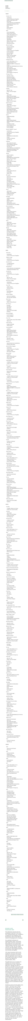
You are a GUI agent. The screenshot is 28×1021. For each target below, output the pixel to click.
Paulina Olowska (9, 411)
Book (7, 30)
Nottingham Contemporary (11, 651)
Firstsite (7, 584)
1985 (7, 907)
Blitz (7, 532)
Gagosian (8, 595)
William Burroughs (9, 498)
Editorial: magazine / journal (11, 129)
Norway (7, 647)
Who (7, 250)
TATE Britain (8, 708)
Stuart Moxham (9, 463)
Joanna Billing (8, 360)
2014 (7, 767)
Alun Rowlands (9, 261)
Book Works (8, 537)
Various (7, 477)
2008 (7, 822)
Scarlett (7, 439)
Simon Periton (8, 451)
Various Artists (9, 484)
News (7, 7)
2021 (7, 751)
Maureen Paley (9, 626)
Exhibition (8, 141)
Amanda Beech (9, 266)
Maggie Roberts (9, 383)
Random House (9, 672)
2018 (7, 758)
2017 (7, 763)
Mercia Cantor (8, 390)
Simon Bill (8, 444)
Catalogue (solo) (9, 74)
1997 (7, 879)
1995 (7, 886)
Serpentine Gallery (9, 696)
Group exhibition (9, 327)
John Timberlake (9, 369)
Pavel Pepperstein (9, 416)
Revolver (7, 677)
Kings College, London (10, 614)
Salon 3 (7, 691)
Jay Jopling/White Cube (10, 605)
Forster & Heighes (9, 313)
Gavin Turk (8, 318)
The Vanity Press (9, 729)
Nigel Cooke (8, 402)
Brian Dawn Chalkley (10, 280)
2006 (7, 834)
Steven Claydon (9, 456)
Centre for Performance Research (12, 567)
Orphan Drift (8, 407)
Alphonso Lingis (9, 257)
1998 (7, 875)
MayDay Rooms (9, 630)
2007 (7, 827)
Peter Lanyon (8, 421)
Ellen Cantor (8, 299)
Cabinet (7, 553)
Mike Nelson (8, 395)
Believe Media (8, 523)
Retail (7, 220)
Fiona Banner (8, 303)
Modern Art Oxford (9, 635)
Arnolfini (8, 506)
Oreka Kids (8, 656)
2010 (7, 806)
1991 (7, 898)
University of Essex (10, 734)
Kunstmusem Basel (9, 621)
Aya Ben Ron (8, 271)
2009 (7, 813)
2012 (7, 789)
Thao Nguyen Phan (9, 472)
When (7, 744)
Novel (7, 189)
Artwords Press (9, 518)
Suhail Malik (8, 467)
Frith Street (8, 591)
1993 (7, 891)
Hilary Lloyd (8, 336)
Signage (7, 227)
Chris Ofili (8, 285)
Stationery (8, 237)
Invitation (8, 167)
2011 (7, 799)
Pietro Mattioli (8, 425)
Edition (7, 114)
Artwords (8, 511)
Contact (8, 8)
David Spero (8, 289)
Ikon (7, 600)
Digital (7, 93)
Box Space (8, 544)
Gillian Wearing (9, 322)
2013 (7, 774)
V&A (7, 738)
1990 (7, 903)
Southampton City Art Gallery (11, 701)
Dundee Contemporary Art (11, 572)
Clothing (7, 88)
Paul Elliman (8, 661)
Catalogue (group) (9, 59)
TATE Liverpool (9, 712)
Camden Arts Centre (9, 563)
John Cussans (8, 365)
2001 (7, 846)
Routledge (8, 682)
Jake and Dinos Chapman (10, 346)
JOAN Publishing (9, 609)
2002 (7, 841)
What (7, 13)
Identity (7, 153)
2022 (7, 746)
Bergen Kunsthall (9, 527)
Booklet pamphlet (9, 45)
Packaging (8, 196)
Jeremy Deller (8, 353)
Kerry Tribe (8, 374)
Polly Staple (8, 430)
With (7, 504)
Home (7, 5)
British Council (9, 548)
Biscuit (7, 275)
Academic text (8, 16)
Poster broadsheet (9, 206)
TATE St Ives (8, 717)
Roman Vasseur (9, 435)
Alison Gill (8, 252)
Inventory (8, 341)
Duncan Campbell (9, 294)
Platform (7, 665)
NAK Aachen (8, 642)
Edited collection (9, 102)
